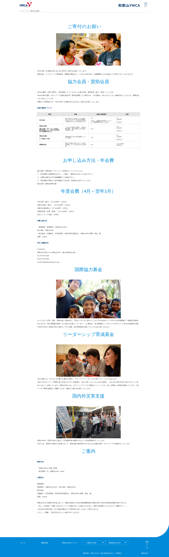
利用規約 (118, 553)
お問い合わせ (95, 553)
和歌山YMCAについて (70, 543)
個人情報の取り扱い (107, 553)
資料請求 (86, 553)
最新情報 (44, 543)
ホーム (22, 543)
